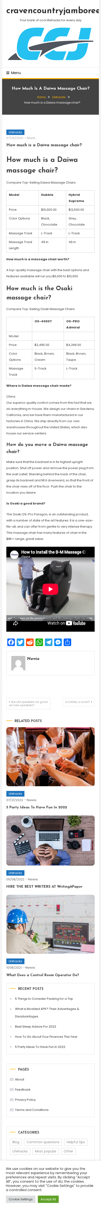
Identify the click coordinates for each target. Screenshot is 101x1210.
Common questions (43, 1142)
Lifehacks (15, 132)
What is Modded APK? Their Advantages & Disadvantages (47, 1013)
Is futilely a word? (77, 702)
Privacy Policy (25, 1099)
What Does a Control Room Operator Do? (42, 975)
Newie (31, 138)
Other (68, 1151)
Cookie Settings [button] (21, 1199)
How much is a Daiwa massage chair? (44, 145)
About (19, 1079)
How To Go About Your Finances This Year (46, 1036)
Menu (16, 72)
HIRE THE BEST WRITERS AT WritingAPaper (44, 887)
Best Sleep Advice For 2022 (35, 1026)
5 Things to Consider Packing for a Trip (44, 998)
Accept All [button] (48, 1199)
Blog (15, 1142)
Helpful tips (76, 1142)
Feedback (23, 1089)
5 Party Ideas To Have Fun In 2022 (36, 807)
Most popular (45, 1151)
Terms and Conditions (32, 1110)
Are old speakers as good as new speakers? (28, 703)
